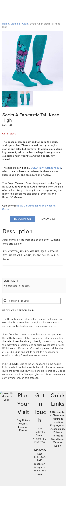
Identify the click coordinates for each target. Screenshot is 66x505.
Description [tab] (22, 218)
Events (23, 430)
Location (23, 426)
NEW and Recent (45, 205)
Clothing (15, 23)
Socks (5, 209)
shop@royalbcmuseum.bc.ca (31, 355)
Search (5, 301)
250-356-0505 (12, 351)
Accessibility (57, 428)
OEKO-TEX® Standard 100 (46, 167)
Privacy (57, 432)
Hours (22, 423)
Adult (25, 23)
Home (5, 23)
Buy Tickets (23, 420)
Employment (57, 425)
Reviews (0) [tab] (47, 218)
